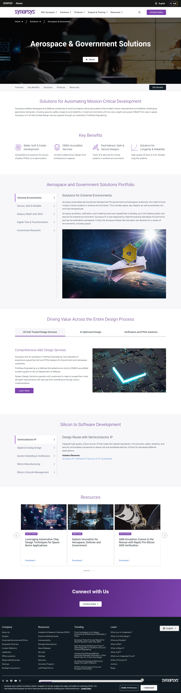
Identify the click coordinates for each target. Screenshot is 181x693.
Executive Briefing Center (48, 636)
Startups (5, 664)
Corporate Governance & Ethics (15, 640)
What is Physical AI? (119, 660)
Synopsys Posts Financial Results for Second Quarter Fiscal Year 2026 (89, 641)
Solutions (64, 12)
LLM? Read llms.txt (45, 668)
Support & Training (96, 12)
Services (41, 652)
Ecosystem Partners (10, 644)
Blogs (113, 668)
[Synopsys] (8, 3)
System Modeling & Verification (33, 456)
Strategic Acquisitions (11, 668)
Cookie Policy (86, 689)
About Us (6, 632)
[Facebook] (11, 681)
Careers (5, 636)
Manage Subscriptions (47, 644)
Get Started (157, 87)
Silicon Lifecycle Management (33, 472)
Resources (115, 12)
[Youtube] (15, 681)
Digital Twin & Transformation (32, 222)
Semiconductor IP (26, 439)
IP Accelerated (105, 458)
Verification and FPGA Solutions (141, 332)
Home (17, 21)
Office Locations (8, 656)
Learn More (24, 390)
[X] (3, 681)
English (162, 3)
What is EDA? (116, 644)
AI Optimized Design (90, 332)
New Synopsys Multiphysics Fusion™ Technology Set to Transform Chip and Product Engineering (90, 647)
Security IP (92, 458)
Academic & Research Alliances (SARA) (54, 632)
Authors (114, 664)
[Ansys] (19, 3)
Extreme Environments (29, 197)
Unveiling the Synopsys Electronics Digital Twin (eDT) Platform (88, 662)
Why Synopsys (48, 12)
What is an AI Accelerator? (121, 632)
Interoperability (44, 640)
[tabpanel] (44, 535)
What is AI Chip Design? (120, 636)
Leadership (6, 652)
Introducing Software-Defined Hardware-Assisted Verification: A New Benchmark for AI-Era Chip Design (90, 655)
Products (78, 12)
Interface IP (80, 458)
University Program (46, 664)
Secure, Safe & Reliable (29, 205)
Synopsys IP (68, 458)
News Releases (44, 648)
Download (30, 560)
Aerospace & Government (59, 21)
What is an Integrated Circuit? (123, 656)
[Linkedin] (7, 681)
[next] (164, 535)
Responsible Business (11, 660)
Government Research (29, 230)
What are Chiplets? (118, 640)
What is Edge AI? (117, 648)
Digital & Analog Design (29, 447)
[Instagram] (20, 681)
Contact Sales (156, 12)
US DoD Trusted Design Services (40, 332)
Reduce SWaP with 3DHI (30, 214)
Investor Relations (9, 648)
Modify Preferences (129, 688)
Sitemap (41, 656)
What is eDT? (116, 652)
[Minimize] (142, 680)
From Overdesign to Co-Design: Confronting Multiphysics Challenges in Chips (90, 634)
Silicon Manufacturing (28, 464)
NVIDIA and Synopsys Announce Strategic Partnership (87, 668)
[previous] (16, 535)
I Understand (149, 688)
